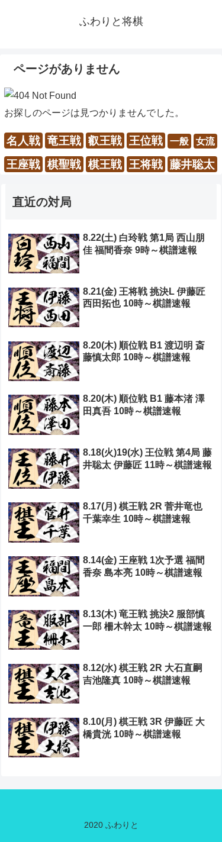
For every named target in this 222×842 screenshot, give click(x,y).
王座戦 (23, 164)
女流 (205, 141)
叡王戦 (105, 140)
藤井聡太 (192, 164)
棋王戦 (105, 164)
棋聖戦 (64, 164)
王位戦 (146, 140)
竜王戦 (64, 140)
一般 (179, 141)
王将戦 (146, 164)
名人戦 (23, 140)
